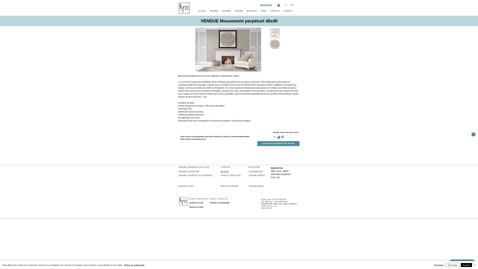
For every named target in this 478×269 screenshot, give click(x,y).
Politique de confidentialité (134, 265)
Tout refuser (452, 265)
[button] (278, 4)
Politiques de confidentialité (220, 202)
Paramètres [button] (439, 265)
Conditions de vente (196, 202)
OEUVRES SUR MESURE (188, 171)
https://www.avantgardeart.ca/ (193, 139)
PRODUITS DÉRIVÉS (229, 186)
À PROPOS (225, 167)
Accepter (466, 265)
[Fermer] (475, 265)
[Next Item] (264, 49)
